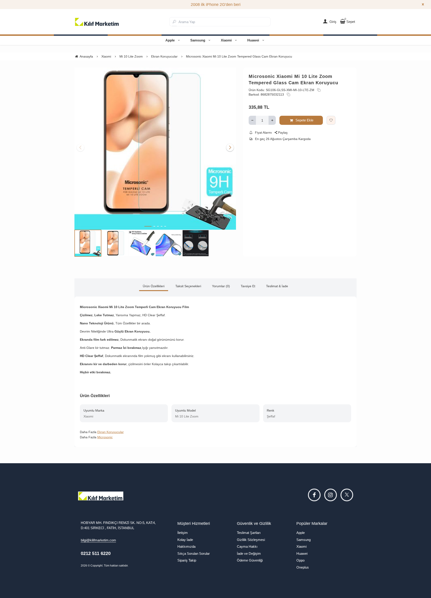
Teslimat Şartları (249, 533)
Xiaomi (226, 40)
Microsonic (105, 437)
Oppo (300, 560)
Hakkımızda (186, 546)
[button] (148, 226)
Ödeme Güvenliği (250, 560)
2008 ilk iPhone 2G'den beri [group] (216, 4)
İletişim (182, 533)
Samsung (197, 40)
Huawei (253, 40)
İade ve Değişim (249, 553)
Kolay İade (185, 540)
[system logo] (97, 22)
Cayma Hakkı (247, 546)
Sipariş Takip (186, 560)
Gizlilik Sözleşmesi (251, 540)
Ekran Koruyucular (110, 432)
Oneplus (302, 567)
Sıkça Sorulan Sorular (193, 553)
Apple (170, 40)
